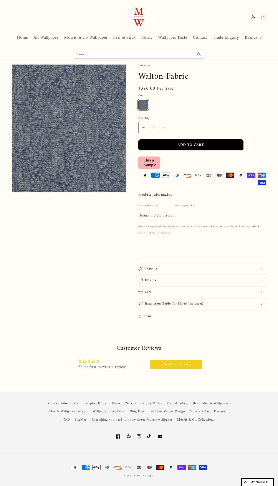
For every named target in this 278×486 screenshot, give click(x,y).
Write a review (176, 364)
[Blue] (143, 105)
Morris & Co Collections (195, 420)
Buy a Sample (150, 162)
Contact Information (63, 403)
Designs (219, 411)
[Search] (199, 54)
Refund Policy (177, 403)
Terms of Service (124, 403)
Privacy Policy (151, 403)
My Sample (259, 482)
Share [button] (148, 316)
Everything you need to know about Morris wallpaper (132, 420)
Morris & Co (199, 411)
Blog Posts (138, 411)
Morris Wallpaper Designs (68, 411)
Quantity (144, 118)
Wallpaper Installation (109, 411)
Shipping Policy (95, 403)
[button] (253, 37)
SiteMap (81, 420)
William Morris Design (168, 411)
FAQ (67, 420)
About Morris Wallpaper (210, 403)
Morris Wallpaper (144, 476)
